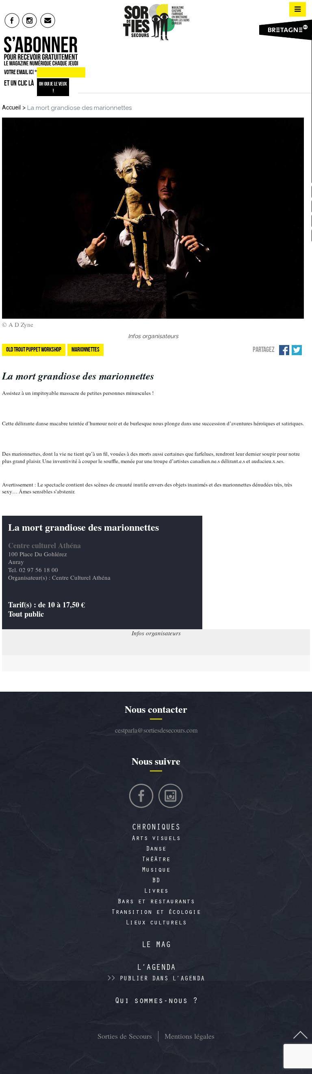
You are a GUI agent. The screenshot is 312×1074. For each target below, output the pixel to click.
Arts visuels (156, 839)
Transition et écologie (156, 912)
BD (156, 881)
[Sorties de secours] (156, 22)
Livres (156, 891)
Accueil (11, 107)
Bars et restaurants (156, 902)
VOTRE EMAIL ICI (20, 72)
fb (12, 20)
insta (30, 20)
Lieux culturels (156, 923)
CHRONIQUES (156, 828)
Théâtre (156, 860)
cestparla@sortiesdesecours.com (156, 730)
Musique (156, 870)
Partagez (264, 349)
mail (48, 20)
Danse (156, 849)
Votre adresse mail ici (196, 1033)
